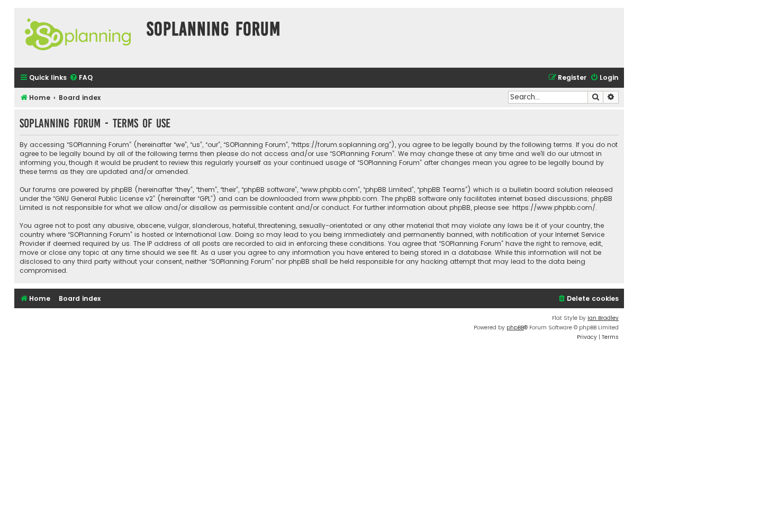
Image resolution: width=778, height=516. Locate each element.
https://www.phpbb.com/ (553, 207)
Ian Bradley (603, 318)
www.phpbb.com (349, 198)
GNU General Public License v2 (104, 198)
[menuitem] (81, 78)
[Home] (78, 38)
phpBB (515, 327)
